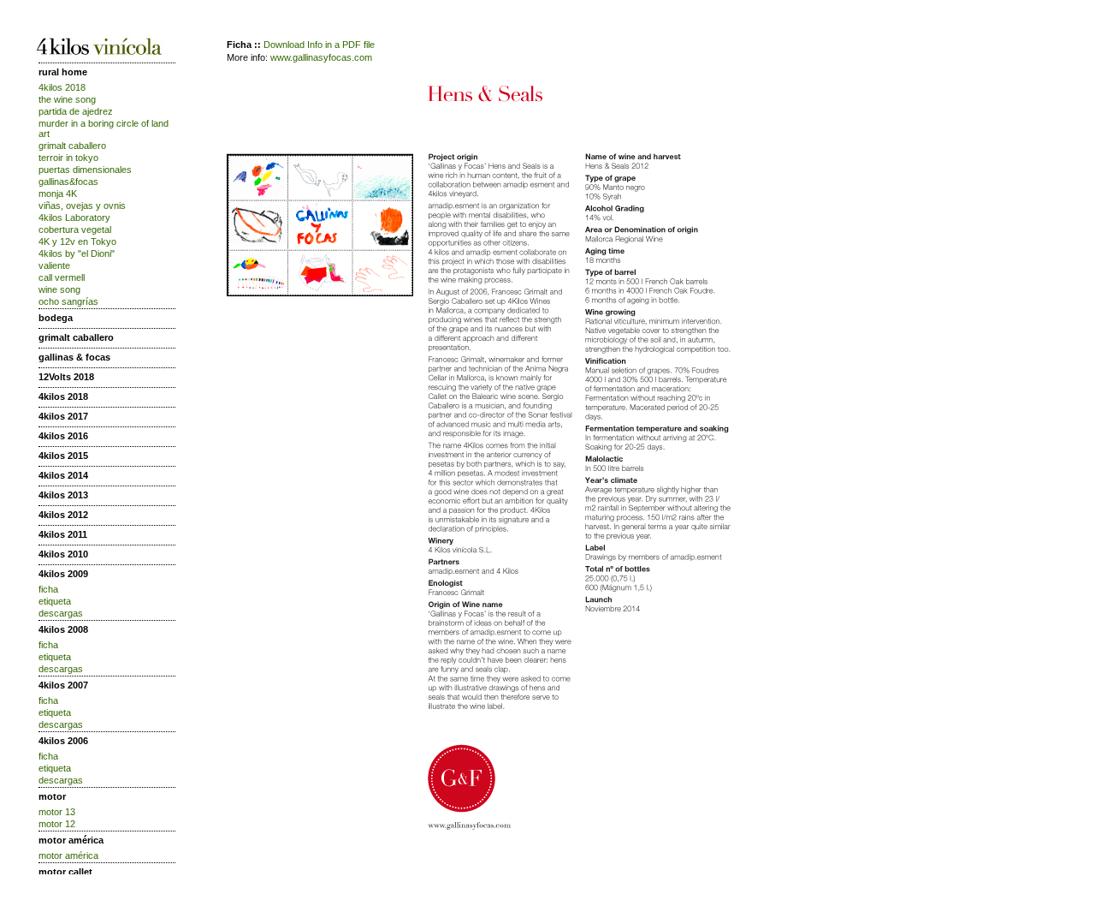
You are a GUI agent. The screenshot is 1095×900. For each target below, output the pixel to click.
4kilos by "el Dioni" (76, 253)
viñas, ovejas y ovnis (82, 205)
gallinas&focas (68, 181)
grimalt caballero (72, 145)
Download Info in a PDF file (319, 44)
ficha (48, 589)
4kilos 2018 (62, 87)
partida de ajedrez (75, 111)
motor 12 (56, 824)
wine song (59, 289)
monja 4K (57, 193)
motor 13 (56, 812)
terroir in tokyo (68, 157)
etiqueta (54, 601)
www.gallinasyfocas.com (321, 57)
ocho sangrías (68, 301)
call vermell (61, 277)
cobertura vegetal (74, 229)
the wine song (67, 99)
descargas (60, 613)
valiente (54, 265)
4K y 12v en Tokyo (77, 241)
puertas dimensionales (85, 169)
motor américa (68, 855)
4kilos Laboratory (74, 217)
